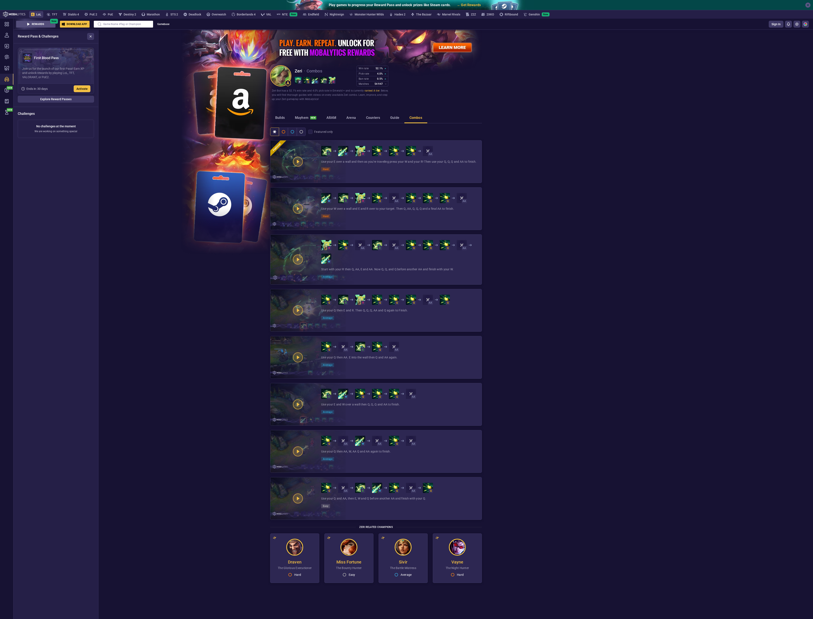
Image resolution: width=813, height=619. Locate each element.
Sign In (776, 24)
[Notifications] (788, 24)
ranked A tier (372, 90)
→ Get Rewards (469, 5)
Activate (82, 88)
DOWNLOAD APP (77, 24)
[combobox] (123, 24)
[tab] (280, 118)
